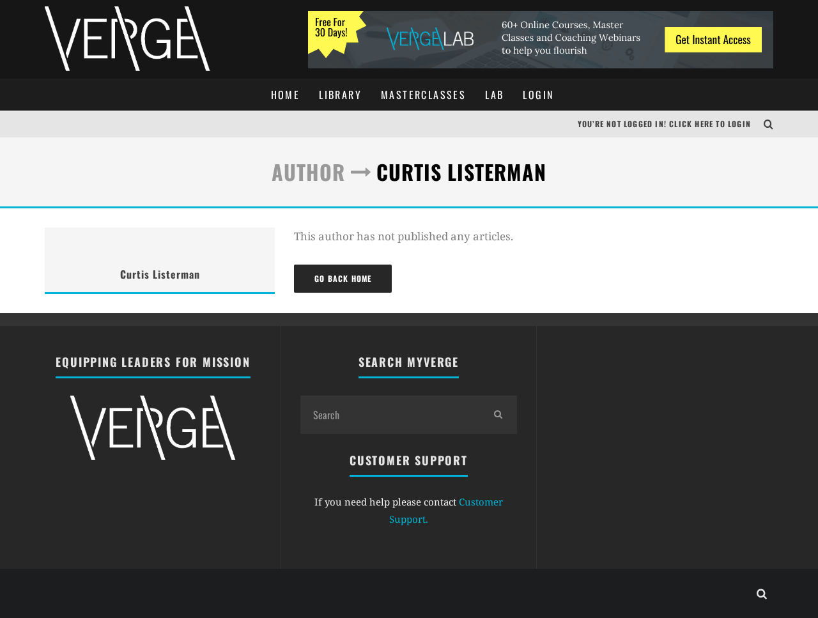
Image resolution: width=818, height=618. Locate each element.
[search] (498, 415)
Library (340, 94)
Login (538, 94)
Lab (494, 94)
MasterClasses (423, 94)
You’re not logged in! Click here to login (664, 123)
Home (285, 94)
